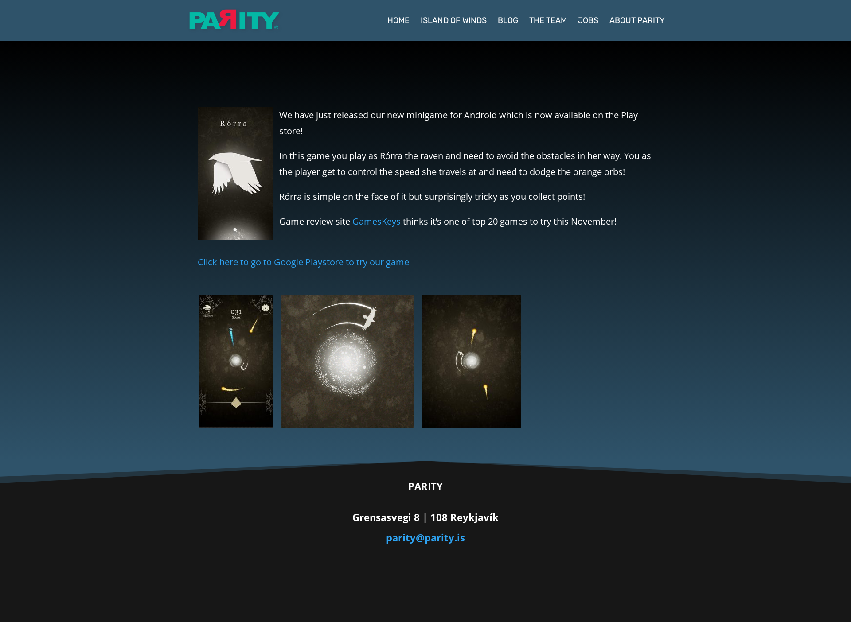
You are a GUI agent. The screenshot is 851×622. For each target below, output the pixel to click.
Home (398, 21)
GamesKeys (376, 221)
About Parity (637, 21)
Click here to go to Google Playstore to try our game (303, 262)
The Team (548, 21)
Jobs (588, 21)
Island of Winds (454, 21)
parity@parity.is (425, 537)
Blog (508, 21)
